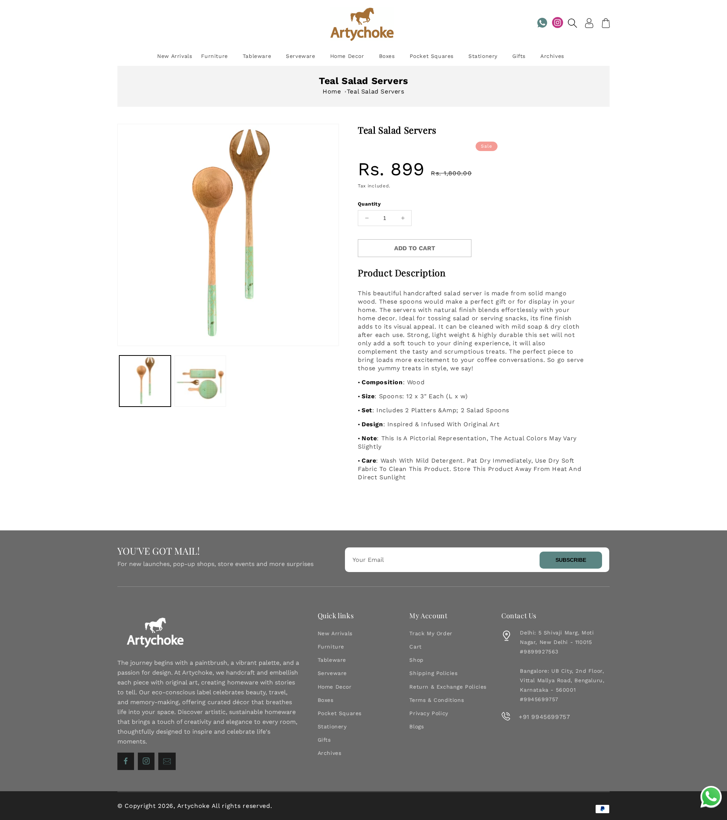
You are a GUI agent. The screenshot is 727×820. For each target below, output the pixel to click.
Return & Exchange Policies (448, 687)
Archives (330, 753)
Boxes (326, 700)
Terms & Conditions (436, 700)
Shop (416, 660)
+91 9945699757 (544, 716)
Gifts (324, 740)
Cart (415, 647)
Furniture (331, 647)
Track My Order (430, 633)
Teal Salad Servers (375, 91)
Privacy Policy (428, 713)
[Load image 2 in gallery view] (200, 381)
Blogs (416, 726)
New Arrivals (335, 633)
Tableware (332, 660)
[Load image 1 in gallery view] (145, 381)
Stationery (332, 726)
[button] (572, 23)
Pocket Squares (340, 713)
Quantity (369, 204)
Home (332, 91)
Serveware (332, 673)
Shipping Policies (433, 673)
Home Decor (335, 687)
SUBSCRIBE (570, 560)
